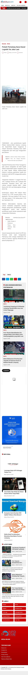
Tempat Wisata (6, 616)
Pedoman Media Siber (6, 659)
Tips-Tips (17, 619)
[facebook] (3, 279)
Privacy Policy (4, 654)
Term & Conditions (5, 656)
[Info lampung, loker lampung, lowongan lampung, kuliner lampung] (7, 3)
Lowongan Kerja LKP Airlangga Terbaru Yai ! (13, 471)
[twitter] (7, 279)
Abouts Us (3, 648)
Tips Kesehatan (6, 619)
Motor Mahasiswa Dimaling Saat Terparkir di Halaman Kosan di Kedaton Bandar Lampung (12, 360)
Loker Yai (13, 5)
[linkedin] (19, 279)
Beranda (4, 43)
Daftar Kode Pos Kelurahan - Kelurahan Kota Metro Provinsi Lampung (13, 536)
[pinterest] (15, 279)
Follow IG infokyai (21, 5)
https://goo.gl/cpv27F (20, 217)
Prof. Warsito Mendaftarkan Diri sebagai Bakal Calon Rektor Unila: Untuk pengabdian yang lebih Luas (13, 334)
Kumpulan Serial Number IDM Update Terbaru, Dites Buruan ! (13, 513)
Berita (8, 43)
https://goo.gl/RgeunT (18, 160)
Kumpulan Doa (18, 608)
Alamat (4, 604)
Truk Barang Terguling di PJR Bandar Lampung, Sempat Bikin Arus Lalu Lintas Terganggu (13, 308)
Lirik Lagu (5, 612)
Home (2, 5)
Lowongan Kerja (19, 612)
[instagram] (9, 642)
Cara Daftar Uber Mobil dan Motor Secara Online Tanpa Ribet (14, 492)
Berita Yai (7, 5)
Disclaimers (4, 652)
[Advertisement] (14, 26)
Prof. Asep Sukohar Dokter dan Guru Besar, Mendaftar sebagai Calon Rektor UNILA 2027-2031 (18, 588)
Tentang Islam (18, 616)
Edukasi (4, 608)
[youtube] (11, 642)
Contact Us (4, 650)
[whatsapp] (11, 279)
